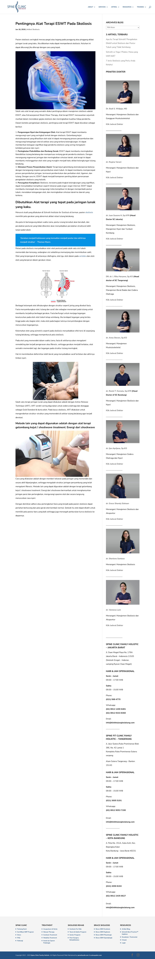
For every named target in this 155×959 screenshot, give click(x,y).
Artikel (114, 7)
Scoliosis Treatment (50, 935)
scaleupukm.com (96, 955)
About (90, 7)
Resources (127, 7)
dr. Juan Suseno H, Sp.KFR (117, 215)
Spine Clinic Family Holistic (40, 955)
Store (19, 935)
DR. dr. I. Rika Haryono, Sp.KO (119, 276)
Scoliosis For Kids (75, 929)
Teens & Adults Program (78, 932)
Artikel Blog (126, 929)
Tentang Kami (22, 929)
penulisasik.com (83, 955)
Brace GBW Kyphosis (103, 932)
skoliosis (89, 212)
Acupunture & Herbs (50, 929)
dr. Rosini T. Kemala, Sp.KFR (118, 391)
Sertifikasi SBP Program (25, 932)
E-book (124, 940)
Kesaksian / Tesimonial (129, 937)
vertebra (82, 256)
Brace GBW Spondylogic (104, 938)
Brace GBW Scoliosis (103, 929)
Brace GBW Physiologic (104, 935)
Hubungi (20, 941)
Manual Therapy (48, 932)
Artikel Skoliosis (33, 29)
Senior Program (75, 935)
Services (102, 7)
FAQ (18, 938)
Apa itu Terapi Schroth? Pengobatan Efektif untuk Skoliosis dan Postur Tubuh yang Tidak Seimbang (121, 43)
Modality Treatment (50, 938)
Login (124, 943)
